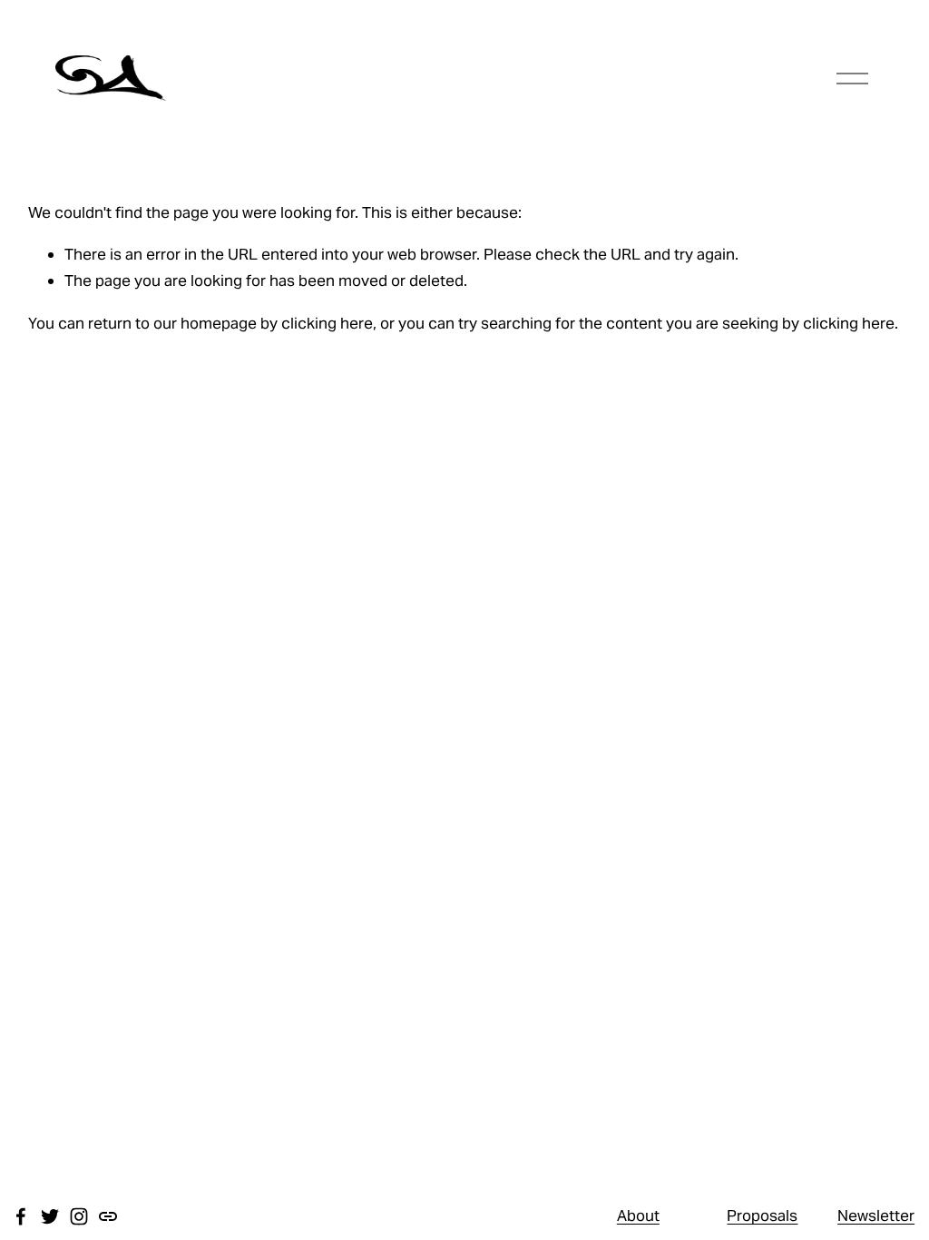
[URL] (108, 1216)
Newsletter (875, 1215)
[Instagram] (79, 1216)
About (638, 1215)
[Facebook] (21, 1216)
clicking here (327, 323)
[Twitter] (50, 1216)
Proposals (762, 1215)
